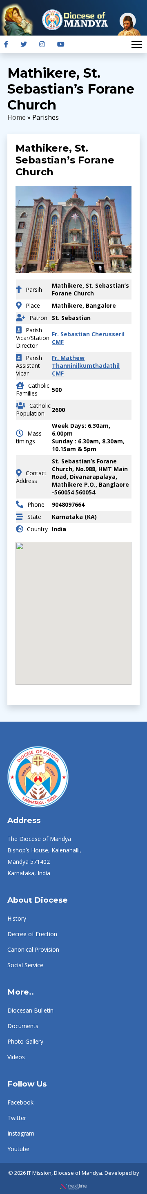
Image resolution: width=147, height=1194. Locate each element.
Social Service (25, 965)
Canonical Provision (33, 949)
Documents (22, 1026)
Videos (16, 1057)
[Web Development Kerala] (73, 1184)
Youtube (18, 1149)
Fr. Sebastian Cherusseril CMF (88, 338)
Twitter (16, 1118)
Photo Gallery (25, 1041)
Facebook (20, 1102)
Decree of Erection (32, 934)
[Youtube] (61, 44)
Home (16, 117)
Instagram (20, 1133)
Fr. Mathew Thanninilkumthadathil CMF (86, 365)
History (16, 918)
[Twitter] (23, 44)
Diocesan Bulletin (30, 1010)
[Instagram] (42, 44)
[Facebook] (6, 44)
